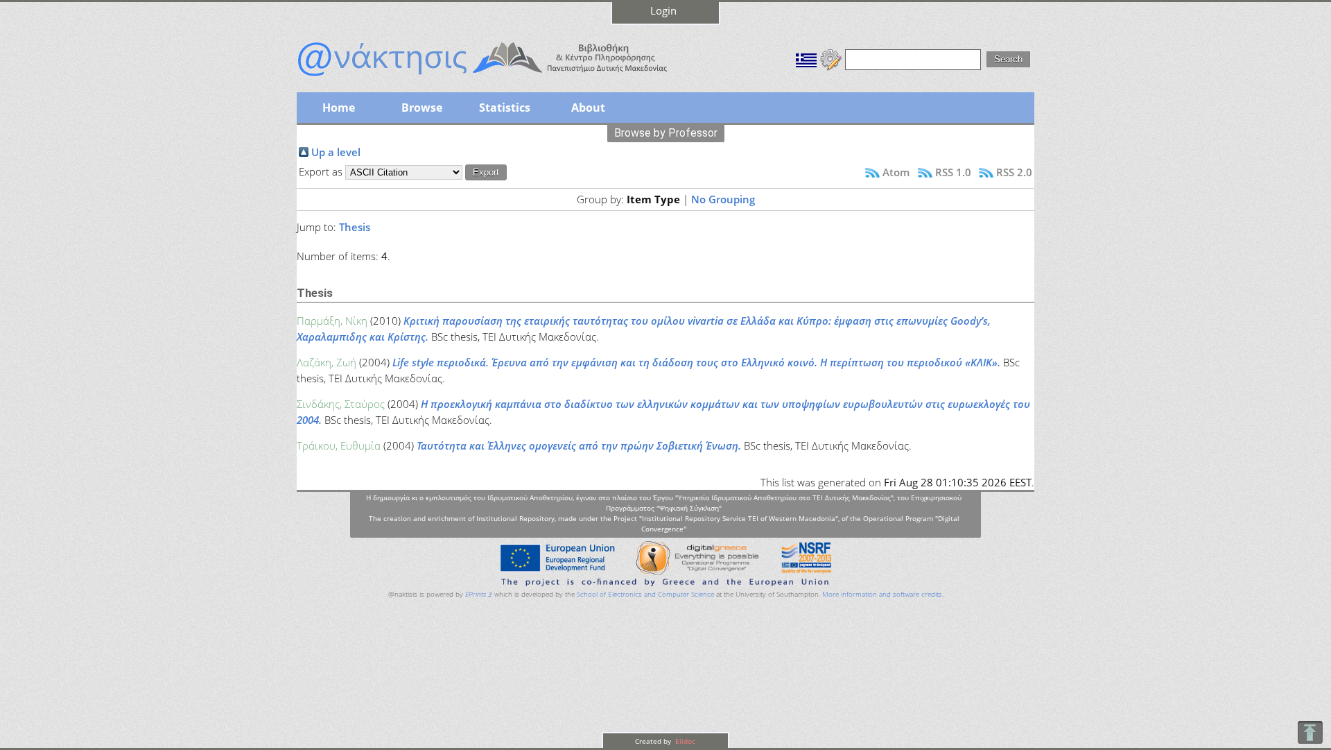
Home (338, 107)
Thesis (354, 227)
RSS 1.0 (953, 172)
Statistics (504, 107)
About (588, 107)
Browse (421, 107)
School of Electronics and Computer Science (645, 594)
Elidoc (684, 741)
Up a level (335, 152)
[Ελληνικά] (806, 58)
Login (663, 10)
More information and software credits (882, 594)
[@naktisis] (505, 78)
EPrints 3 (478, 594)
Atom (896, 172)
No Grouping (723, 199)
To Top (1310, 732)
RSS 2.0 (1014, 172)
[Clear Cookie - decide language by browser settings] (831, 58)
